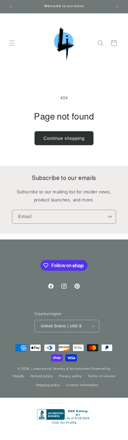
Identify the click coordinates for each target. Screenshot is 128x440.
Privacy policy (70, 376)
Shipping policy (48, 385)
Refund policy (42, 376)
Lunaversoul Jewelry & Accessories (61, 368)
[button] (11, 43)
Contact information (82, 385)
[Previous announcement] (11, 6)
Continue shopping (64, 138)
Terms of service (101, 376)
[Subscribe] (109, 217)
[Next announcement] (117, 6)
